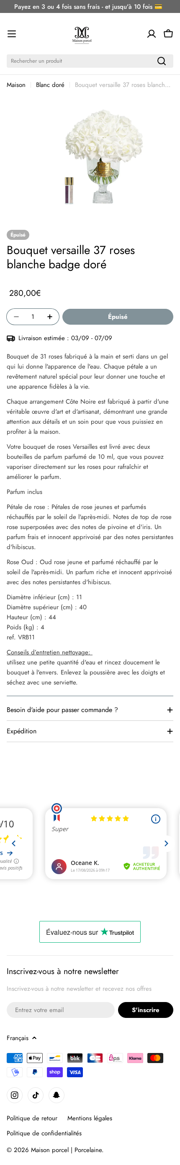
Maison (16, 84)
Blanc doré (50, 84)
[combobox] (90, 61)
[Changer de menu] (12, 34)
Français (17, 1038)
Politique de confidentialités (44, 1133)
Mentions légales (89, 1118)
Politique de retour (32, 1118)
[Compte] (152, 34)
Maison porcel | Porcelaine (66, 1150)
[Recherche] (162, 61)
